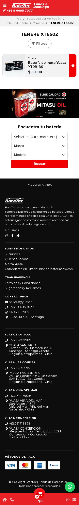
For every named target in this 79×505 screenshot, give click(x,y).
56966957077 (19, 312)
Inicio (17, 18)
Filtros (41, 44)
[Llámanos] (12, 500)
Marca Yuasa (14, 264)
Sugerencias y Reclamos (23, 288)
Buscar (40, 164)
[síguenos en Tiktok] (18, 235)
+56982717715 (19, 368)
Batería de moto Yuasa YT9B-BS (47, 65)
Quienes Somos (16, 259)
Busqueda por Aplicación (43, 18)
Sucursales (12, 254)
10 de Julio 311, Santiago (26, 317)
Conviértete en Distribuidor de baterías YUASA (39, 269)
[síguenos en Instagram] (7, 235)
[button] (72, 65)
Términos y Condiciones (22, 283)
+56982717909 (20, 340)
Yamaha (38, 23)
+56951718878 (19, 423)
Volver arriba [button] (41, 185)
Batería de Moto (16, 23)
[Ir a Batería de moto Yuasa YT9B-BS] (14, 65)
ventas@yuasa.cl (21, 302)
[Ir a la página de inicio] (4, 500)
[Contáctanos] (74, 500)
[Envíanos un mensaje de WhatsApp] (67, 500)
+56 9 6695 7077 (21, 307)
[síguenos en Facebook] (13, 235)
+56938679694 (20, 395)
